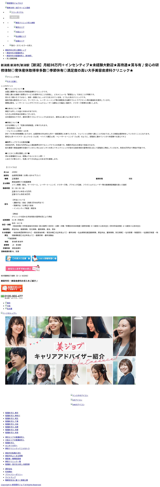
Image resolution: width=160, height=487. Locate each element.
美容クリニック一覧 (13, 461)
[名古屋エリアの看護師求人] (84, 36)
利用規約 (8, 471)
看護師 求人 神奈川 (12, 415)
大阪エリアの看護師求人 (14, 440)
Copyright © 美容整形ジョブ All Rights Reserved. (21, 485)
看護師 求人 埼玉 (11, 418)
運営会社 (8, 469)
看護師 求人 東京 (11, 413)
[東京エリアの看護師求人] (84, 27)
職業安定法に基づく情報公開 (16, 480)
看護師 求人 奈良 (11, 432)
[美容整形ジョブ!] (80, 3)
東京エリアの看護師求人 (14, 437)
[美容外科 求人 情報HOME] (82, 17)
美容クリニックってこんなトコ (17, 448)
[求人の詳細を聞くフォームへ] (44, 261)
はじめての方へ (11, 445)
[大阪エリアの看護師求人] (84, 31)
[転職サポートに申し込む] (12, 291)
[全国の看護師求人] (84, 41)
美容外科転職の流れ (13, 453)
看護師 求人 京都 (11, 430)
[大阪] (7, 306)
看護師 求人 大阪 (11, 424)
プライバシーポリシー (14, 474)
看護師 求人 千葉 (11, 421)
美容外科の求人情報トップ (15, 50)
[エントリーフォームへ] (11, 81)
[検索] (84, 22)
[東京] (7, 303)
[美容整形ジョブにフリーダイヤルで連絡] (82, 12)
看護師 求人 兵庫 (11, 427)
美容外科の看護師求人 (15, 53)
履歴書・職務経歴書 (13, 458)
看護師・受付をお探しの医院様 (17, 464)
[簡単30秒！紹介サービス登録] (80, 7)
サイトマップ (10, 477)
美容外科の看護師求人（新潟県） (20, 56)
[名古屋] (8, 308)
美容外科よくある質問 (14, 456)
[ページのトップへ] (9, 313)
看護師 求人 (9, 443)
